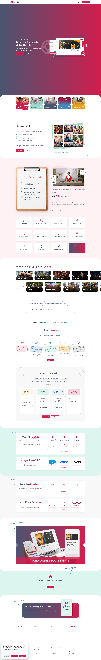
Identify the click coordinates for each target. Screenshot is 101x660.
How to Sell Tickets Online (38, 636)
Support (41, 2)
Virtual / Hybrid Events (55, 634)
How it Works (25, 2)
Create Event (20, 53)
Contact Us (47, 240)
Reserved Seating (54, 632)
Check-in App (53, 628)
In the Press (18, 630)
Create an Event (86, 2)
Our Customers (19, 632)
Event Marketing (72, 634)
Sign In (79, 2)
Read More (64, 251)
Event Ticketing (71, 630)
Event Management (72, 632)
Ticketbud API (18, 634)
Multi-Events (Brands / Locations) (57, 636)
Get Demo (28, 53)
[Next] (22, 287)
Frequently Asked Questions (39, 630)
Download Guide (30, 614)
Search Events (73, 2)
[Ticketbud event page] (50, 545)
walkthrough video (45, 589)
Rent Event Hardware (55, 630)
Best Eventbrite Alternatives (21, 636)
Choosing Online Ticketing (38, 634)
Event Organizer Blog (73, 628)
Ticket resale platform (65, 210)
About (17, 628)
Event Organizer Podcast (73, 636)
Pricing (37, 2)
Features (31, 2)
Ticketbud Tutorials (37, 628)
